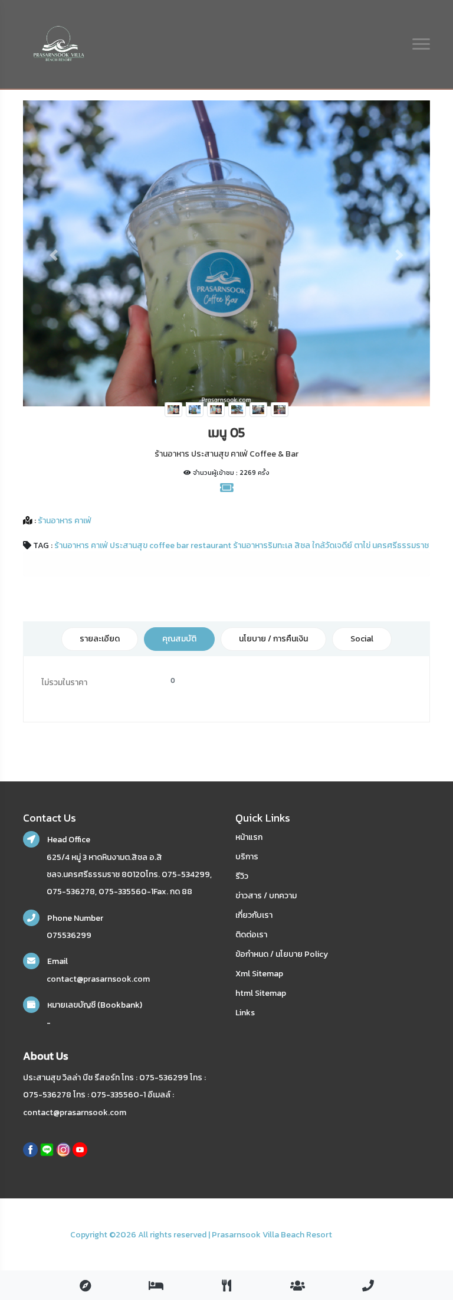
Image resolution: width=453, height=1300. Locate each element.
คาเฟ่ (99, 545)
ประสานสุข (128, 545)
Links (245, 1012)
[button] (53, 255)
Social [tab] (361, 639)
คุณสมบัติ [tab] (179, 639)
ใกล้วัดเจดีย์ (332, 545)
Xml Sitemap (259, 973)
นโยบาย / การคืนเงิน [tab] (273, 639)
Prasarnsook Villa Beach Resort (272, 1235)
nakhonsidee (358, 1235)
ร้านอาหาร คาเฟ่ (63, 520)
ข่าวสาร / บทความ (266, 896)
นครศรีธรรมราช (400, 545)
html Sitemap (260, 993)
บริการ (246, 857)
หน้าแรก (248, 837)
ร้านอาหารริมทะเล (263, 545)
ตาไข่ (362, 545)
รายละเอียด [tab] (100, 639)
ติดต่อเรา (251, 934)
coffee (162, 545)
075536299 (69, 935)
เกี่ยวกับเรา (254, 915)
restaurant (211, 545)
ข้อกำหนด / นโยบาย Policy (281, 954)
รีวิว (241, 876)
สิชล (302, 545)
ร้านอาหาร (71, 545)
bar (182, 545)
